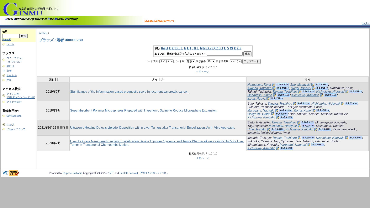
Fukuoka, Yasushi (259, 107)
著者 (9, 70)
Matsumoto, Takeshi (329, 125)
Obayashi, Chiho (258, 114)
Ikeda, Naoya (256, 98)
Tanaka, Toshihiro (284, 91)
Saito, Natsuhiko (258, 122)
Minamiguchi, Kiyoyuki (330, 122)
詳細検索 (6, 39)
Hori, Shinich (298, 114)
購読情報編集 (14, 115)
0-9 (163, 48)
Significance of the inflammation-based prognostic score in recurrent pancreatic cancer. (129, 91)
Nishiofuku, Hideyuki (330, 91)
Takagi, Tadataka (259, 91)
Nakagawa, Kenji (259, 84)
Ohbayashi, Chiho (259, 95)
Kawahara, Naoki (344, 129)
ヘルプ (10, 124)
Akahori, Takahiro (259, 88)
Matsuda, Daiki (257, 132)
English (366, 23)
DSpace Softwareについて (160, 20)
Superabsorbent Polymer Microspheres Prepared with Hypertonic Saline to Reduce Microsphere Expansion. (143, 110)
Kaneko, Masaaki (321, 114)
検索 (4, 31)
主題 (9, 80)
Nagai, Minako (301, 88)
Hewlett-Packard (128, 173)
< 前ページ (202, 71)
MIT (111, 173)
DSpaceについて (16, 129)
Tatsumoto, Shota (310, 107)
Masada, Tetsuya (285, 107)
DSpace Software (72, 173)
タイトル (12, 75)
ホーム (10, 44)
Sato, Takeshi (256, 103)
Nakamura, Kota (341, 88)
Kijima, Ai (340, 114)
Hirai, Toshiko (256, 129)
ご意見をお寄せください (154, 173)
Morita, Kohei (302, 110)
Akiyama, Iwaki (279, 132)
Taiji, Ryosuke (257, 125)
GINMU (43, 33)
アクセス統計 (14, 102)
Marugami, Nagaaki (260, 110)
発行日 (10, 66)
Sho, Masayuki (300, 84)
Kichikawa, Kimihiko (305, 95)
